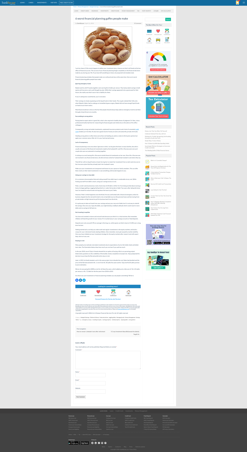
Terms (130, 446)
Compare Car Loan (111, 418)
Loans (22, 2)
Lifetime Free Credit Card (131, 425)
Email (77, 380)
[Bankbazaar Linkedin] (96, 443)
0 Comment (137, 23)
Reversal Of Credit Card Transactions (161, 184)
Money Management (83, 6)
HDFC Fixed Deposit (149, 420)
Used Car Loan (109, 429)
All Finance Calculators (168, 429)
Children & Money (94, 317)
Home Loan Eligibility (74, 429)
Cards (31, 2)
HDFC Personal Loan (92, 420)
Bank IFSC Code (87, 434)
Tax (138, 11)
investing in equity (97, 319)
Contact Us (118, 446)
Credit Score (115, 11)
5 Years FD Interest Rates (150, 429)
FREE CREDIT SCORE (66, 2)
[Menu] (244, 2)
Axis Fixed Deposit (148, 422)
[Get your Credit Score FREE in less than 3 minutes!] (158, 73)
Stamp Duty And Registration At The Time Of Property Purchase (161, 167)
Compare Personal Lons (93, 425)
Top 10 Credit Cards (130, 427)
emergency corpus (87, 319)
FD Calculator (166, 427)
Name (77, 372)
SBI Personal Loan (91, 418)
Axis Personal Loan (92, 422)
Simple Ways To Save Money (153, 140)
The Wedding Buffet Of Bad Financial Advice (157, 150)
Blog (125, 446)
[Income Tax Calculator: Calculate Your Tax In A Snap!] (158, 119)
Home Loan (128, 295)
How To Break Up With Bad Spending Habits (157, 143)
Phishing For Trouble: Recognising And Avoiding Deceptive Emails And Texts (158, 137)
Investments (41, 2)
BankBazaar (80, 23)
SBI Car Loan (109, 420)
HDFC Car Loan (110, 425)
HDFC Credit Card (129, 420)
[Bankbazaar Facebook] (99, 443)
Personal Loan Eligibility (93, 427)
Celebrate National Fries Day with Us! (155, 134)
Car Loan (158, 43)
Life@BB (156, 11)
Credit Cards (85, 11)
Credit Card (83, 295)
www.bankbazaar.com (123, 309)
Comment (78, 350)
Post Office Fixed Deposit (150, 425)
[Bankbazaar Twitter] (92, 443)
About (103, 446)
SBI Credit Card (129, 422)
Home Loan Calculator (168, 420)
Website (77, 388)
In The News (106, 434)
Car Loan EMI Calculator (169, 425)
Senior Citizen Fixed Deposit (151, 427)
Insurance (94, 11)
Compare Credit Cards (130, 418)
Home (74, 6)
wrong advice (132, 319)
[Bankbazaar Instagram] (102, 443)
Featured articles (104, 317)
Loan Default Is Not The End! (159, 190)
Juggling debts (112, 317)
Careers (110, 446)
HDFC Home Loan (73, 420)
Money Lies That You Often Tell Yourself (156, 131)
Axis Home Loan (73, 422)
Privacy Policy (133, 449)
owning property (106, 319)
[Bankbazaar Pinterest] (105, 443)
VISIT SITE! (54, 2)
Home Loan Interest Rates (75, 425)
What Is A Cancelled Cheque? (159, 160)
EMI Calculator (166, 11)
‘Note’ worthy (146, 11)
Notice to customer (140, 446)
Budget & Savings (94, 6)
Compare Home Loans (74, 427)
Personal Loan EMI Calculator (170, 422)
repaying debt (124, 319)
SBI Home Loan (72, 418)
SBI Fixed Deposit (148, 418)
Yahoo (77, 319)
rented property (116, 319)
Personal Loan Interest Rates (94, 429)
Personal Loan (98, 295)
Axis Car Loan (109, 422)
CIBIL (74, 434)
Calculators (167, 42)
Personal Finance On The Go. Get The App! (108, 299)
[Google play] (74, 444)
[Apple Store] (84, 444)
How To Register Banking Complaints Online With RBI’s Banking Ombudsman (161, 203)
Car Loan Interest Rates (112, 427)
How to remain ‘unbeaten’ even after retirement (91, 331)
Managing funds (120, 317)
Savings (138, 317)
